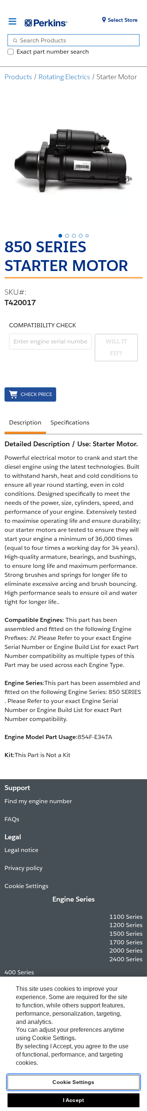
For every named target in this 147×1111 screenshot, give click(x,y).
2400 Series (125, 959)
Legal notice (21, 850)
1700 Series (125, 942)
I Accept (73, 1100)
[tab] (60, 236)
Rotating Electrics (64, 76)
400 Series (19, 972)
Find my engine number (38, 801)
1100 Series (125, 917)
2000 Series (125, 950)
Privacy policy (24, 868)
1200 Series (125, 925)
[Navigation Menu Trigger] (12, 21)
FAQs (12, 819)
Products (18, 76)
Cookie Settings (73, 1082)
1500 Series (125, 934)
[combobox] (70, 40)
